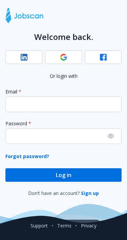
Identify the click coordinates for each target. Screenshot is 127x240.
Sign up (90, 193)
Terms (64, 225)
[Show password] (110, 136)
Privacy (89, 225)
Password (16, 123)
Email (11, 91)
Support (39, 225)
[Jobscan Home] (24, 15)
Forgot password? (27, 156)
